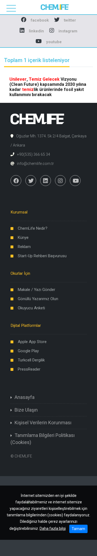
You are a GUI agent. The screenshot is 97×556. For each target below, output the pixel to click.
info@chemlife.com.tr (35, 163)
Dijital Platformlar (26, 325)
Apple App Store (32, 341)
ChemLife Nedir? (32, 228)
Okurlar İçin (20, 273)
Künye (23, 237)
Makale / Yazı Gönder (36, 289)
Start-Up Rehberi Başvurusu (42, 255)
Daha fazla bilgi (53, 528)
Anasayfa (24, 397)
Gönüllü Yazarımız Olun (38, 298)
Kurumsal (19, 212)
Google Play (28, 350)
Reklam (24, 246)
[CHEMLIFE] (48, 6)
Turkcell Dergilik (31, 360)
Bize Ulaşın (26, 410)
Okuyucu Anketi (31, 308)
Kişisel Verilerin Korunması (43, 422)
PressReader (29, 369)
